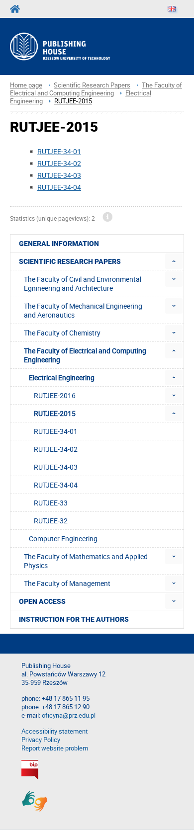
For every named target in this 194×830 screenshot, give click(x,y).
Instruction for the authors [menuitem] (74, 619)
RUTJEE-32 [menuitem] (51, 520)
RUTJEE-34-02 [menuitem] (56, 449)
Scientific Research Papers (92, 85)
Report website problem (54, 748)
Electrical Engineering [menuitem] (62, 377)
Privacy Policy (40, 740)
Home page (26, 85)
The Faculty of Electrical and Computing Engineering (96, 89)
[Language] (171, 9)
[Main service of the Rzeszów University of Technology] (18, 9)
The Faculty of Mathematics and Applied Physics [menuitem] (86, 561)
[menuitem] (174, 261)
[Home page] (73, 46)
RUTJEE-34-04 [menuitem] (56, 485)
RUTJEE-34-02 (59, 163)
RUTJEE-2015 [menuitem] (55, 413)
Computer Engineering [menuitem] (63, 538)
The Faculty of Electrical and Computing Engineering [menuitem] (85, 355)
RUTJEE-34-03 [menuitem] (56, 467)
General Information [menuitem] (59, 244)
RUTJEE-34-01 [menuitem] (56, 431)
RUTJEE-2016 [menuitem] (55, 395)
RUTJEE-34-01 (59, 151)
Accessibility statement (54, 731)
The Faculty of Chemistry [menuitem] (62, 332)
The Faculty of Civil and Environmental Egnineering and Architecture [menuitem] (82, 283)
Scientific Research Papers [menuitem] (70, 261)
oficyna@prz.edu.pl (69, 715)
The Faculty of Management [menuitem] (67, 583)
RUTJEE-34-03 (59, 175)
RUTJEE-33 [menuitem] (51, 502)
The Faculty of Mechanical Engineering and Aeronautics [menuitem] (83, 310)
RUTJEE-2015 (73, 101)
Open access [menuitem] (42, 601)
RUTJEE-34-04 (59, 187)
